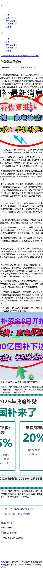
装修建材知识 (11, 21)
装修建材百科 (11, 24)
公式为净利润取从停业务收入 (21, 509)
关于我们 (9, 18)
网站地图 (5, 562)
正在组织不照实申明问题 (19, 514)
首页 (8, 15)
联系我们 (9, 27)
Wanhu (3, 567)
